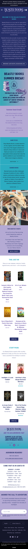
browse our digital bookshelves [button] (14, 63)
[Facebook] (10, 537)
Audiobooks (18, 532)
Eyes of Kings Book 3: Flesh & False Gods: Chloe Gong (7, 323)
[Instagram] (15, 537)
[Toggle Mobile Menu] (2, 10)
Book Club (14, 530)
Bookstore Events (7, 530)
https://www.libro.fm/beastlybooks (14, 458)
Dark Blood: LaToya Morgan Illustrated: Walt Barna (20, 379)
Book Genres (11, 527)
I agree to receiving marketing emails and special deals (14, 516)
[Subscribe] (25, 511)
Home (5, 527)
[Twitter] (13, 537)
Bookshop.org (10, 532)
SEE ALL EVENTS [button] (14, 251)
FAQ (24, 530)
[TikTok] (17, 537)
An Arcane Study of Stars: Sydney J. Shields (7, 407)
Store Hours (21, 527)
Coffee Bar (20, 530)
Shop (16, 527)
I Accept (14, 547)
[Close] (26, 3)
